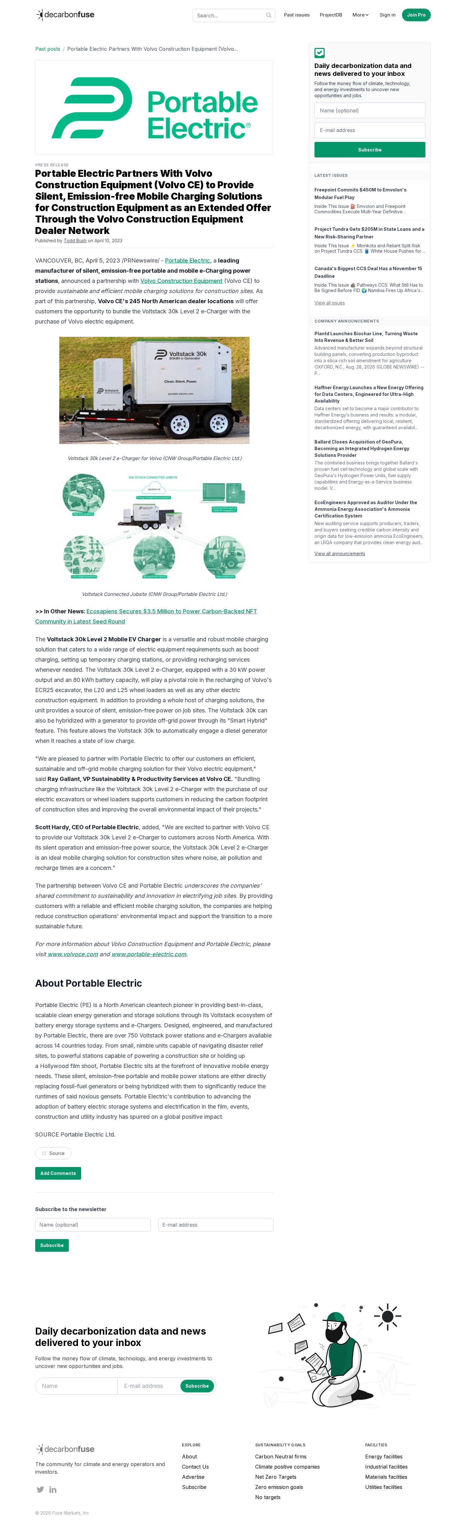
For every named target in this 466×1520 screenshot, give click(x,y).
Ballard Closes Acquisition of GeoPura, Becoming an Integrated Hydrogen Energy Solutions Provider (361, 448)
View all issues (329, 302)
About (189, 1456)
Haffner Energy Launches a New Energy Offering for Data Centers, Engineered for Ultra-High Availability (369, 394)
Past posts (47, 49)
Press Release (52, 165)
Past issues (297, 15)
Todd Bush (75, 240)
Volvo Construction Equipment (181, 280)
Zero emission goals (279, 1487)
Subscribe (194, 1487)
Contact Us (195, 1466)
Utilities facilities (383, 1487)
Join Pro (416, 14)
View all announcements (339, 553)
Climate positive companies (287, 1466)
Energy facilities (384, 1456)
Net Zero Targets (275, 1477)
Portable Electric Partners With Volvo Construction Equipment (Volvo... (152, 49)
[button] (361, 15)
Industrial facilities (386, 1466)
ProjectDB (331, 15)
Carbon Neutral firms (281, 1456)
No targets (268, 1497)
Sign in (388, 15)
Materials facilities (386, 1477)
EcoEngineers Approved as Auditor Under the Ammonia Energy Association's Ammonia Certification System (365, 509)
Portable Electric (187, 260)
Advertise (193, 1477)
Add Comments (58, 1173)
